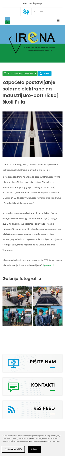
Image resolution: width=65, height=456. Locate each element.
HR (35, 11)
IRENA (47, 73)
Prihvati (34, 449)
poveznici (49, 265)
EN (41, 11)
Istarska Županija (32, 3)
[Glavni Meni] (58, 20)
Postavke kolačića (13, 449)
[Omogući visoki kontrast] (26, 12)
